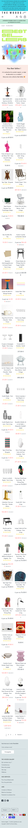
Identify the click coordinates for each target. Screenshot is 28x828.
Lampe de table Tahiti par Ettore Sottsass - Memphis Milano (7, 718)
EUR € (13, 810)
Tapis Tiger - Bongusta (7, 182)
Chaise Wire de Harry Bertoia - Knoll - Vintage (20, 208)
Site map (4, 770)
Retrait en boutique (6, 792)
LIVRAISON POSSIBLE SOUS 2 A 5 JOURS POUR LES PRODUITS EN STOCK (14, 21)
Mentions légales (5, 822)
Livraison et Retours (7, 790)
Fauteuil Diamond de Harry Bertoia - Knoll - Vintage (20, 370)
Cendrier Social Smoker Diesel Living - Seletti (7, 665)
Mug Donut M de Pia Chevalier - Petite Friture (7, 320)
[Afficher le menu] (2, 17)
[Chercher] (20, 16)
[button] (7, 134)
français (5, 810)
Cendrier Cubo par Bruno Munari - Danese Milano (7, 637)
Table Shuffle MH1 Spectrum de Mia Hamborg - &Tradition (7, 101)
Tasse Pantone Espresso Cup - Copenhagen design (7, 208)
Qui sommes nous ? (7, 762)
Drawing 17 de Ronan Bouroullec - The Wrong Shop (20, 556)
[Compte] (16, 16)
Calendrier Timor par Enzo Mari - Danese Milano (7, 504)
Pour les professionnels (8, 780)
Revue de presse (6, 767)
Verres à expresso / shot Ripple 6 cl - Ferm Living (21, 398)
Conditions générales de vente (15, 822)
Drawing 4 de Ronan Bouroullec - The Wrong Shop (20, 585)
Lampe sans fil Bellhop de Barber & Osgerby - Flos (7, 556)
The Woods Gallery (13, 824)
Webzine (4, 772)
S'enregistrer (8, 752)
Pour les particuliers (7, 782)
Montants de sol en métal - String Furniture (21, 156)
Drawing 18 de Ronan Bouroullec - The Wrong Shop (7, 611)
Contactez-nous (5, 765)
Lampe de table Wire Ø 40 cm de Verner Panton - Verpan (20, 101)
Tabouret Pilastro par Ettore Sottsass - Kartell (20, 665)
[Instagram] (5, 801)
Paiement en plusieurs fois (8, 795)
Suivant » (19, 734)
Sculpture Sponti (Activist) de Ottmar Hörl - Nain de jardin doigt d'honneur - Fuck (7, 128)
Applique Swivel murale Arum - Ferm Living (20, 611)
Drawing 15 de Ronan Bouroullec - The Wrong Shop (20, 480)
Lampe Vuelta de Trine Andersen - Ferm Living (20, 530)
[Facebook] (3, 801)
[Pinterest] (8, 801)
